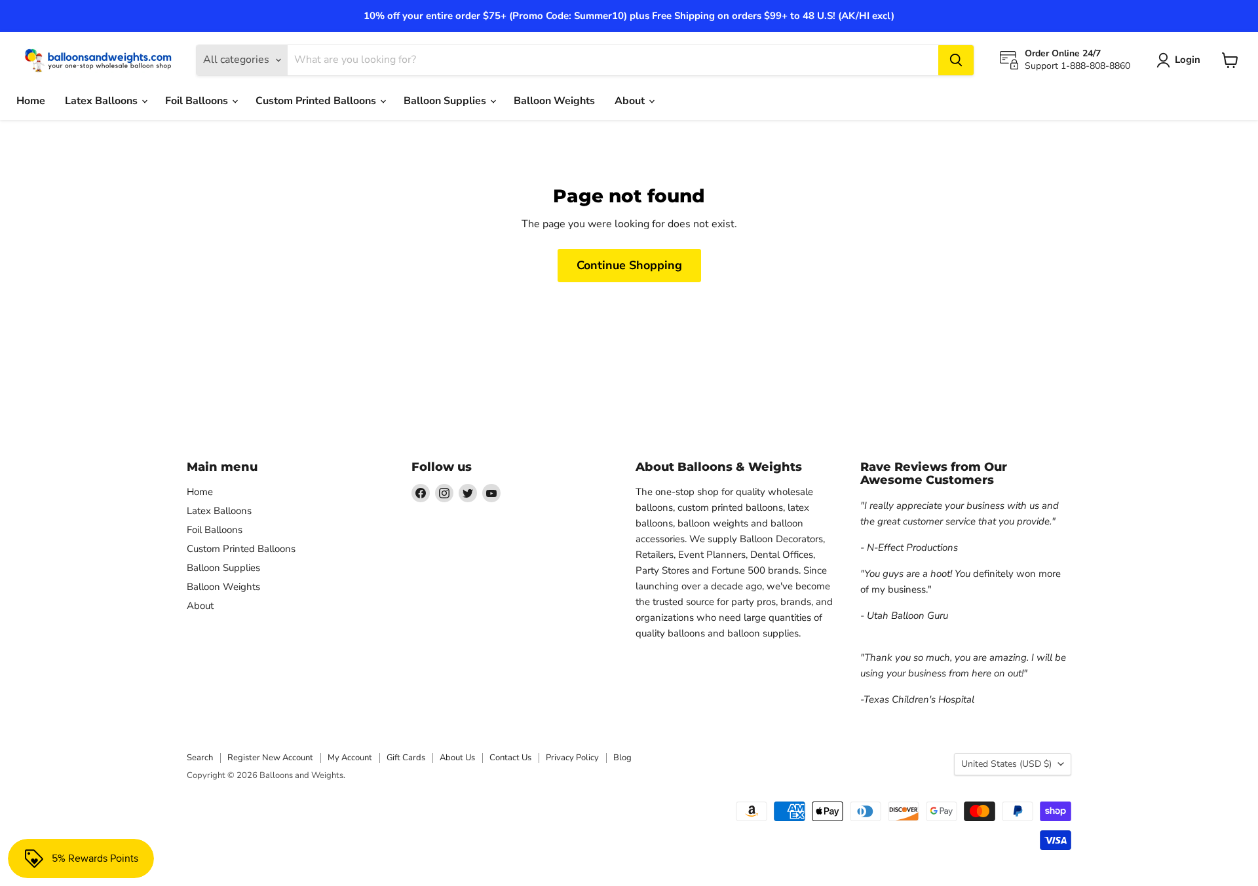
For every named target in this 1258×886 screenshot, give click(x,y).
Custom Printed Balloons (317, 101)
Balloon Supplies (446, 101)
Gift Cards (406, 758)
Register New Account (270, 758)
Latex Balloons (102, 101)
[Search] (956, 60)
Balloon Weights (554, 101)
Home (30, 101)
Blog (622, 758)
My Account (350, 758)
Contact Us (510, 758)
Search (200, 758)
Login (1187, 59)
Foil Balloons (198, 101)
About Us (457, 758)
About (631, 101)
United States (1006, 764)
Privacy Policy (572, 758)
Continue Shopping (629, 265)
